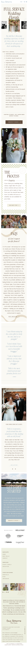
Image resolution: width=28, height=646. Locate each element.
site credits (6, 629)
